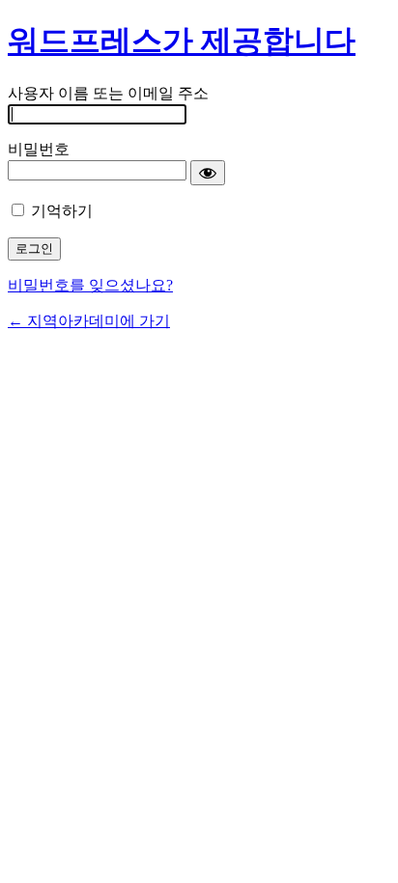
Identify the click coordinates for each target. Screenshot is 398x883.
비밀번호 (39, 149)
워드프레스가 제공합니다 (181, 40)
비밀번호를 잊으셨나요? (90, 285)
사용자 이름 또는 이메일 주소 (108, 93)
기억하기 (62, 211)
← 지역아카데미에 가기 (89, 321)
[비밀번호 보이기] (207, 172)
